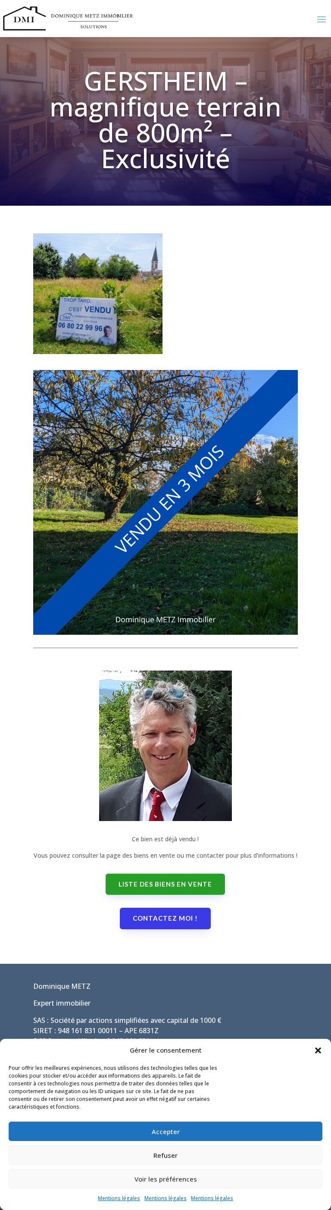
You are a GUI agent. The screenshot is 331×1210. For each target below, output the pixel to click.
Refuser (165, 1155)
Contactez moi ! (165, 918)
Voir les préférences (165, 1179)
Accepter (166, 1131)
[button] (318, 1050)
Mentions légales (119, 1198)
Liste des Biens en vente (165, 884)
